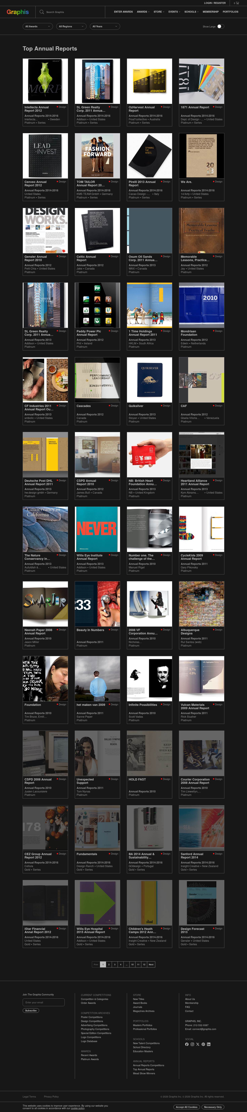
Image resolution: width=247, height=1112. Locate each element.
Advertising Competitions (94, 1025)
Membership (191, 1003)
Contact (189, 1011)
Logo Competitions (91, 1037)
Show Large (209, 26)
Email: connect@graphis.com (200, 1029)
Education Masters (143, 1051)
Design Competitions (92, 1021)
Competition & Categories (94, 999)
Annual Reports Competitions (148, 1065)
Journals (137, 1007)
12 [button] (144, 964)
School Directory (142, 1047)
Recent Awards (89, 1055)
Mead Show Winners (144, 1073)
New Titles (138, 999)
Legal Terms (29, 1096)
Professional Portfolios (145, 1029)
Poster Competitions (91, 1017)
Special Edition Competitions (96, 1033)
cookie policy (77, 1108)
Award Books (140, 1003)
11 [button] (138, 964)
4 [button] (120, 964)
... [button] (126, 964)
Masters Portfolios (142, 1025)
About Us (190, 999)
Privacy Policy (51, 1096)
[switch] (220, 26)
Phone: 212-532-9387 (197, 1025)
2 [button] (109, 964)
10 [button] (132, 964)
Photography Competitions (95, 1029)
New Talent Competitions (146, 1043)
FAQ (187, 1007)
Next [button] (151, 964)
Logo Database (89, 1041)
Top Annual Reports (143, 1069)
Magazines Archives (143, 1011)
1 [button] (103, 964)
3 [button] (114, 964)
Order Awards (88, 1003)
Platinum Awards (90, 1059)
